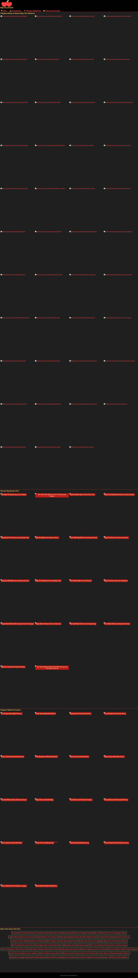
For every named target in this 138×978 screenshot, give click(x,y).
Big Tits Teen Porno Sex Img (89, 941)
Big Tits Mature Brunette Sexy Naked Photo (61, 941)
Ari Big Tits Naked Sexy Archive (89, 957)
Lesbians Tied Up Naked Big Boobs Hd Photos (27, 941)
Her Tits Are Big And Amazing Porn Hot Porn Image (108, 945)
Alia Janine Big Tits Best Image (52, 933)
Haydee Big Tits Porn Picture (47, 937)
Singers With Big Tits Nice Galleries (115, 957)
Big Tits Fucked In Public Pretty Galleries (122, 949)
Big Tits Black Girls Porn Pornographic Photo (110, 933)
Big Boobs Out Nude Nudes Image (76, 945)
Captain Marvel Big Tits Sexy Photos (22, 937)
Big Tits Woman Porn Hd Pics (50, 953)
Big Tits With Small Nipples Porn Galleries (61, 957)
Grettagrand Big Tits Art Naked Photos (78, 933)
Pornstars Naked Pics (33, 11)
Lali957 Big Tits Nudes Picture (38, 949)
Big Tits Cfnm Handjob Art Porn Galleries (23, 953)
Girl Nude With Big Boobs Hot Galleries (65, 949)
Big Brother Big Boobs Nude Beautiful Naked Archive (78, 937)
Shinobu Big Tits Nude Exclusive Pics (25, 933)
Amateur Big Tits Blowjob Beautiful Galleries (113, 953)
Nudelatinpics (73, 975)
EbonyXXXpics (65, 975)
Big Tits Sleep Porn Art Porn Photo (93, 949)
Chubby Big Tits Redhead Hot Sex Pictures (114, 937)
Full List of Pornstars (52, 11)
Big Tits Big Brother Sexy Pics (22, 945)
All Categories (16, 11)
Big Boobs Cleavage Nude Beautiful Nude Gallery (27, 957)
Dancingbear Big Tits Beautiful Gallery (48, 945)
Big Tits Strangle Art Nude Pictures (13, 949)
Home (5, 11)
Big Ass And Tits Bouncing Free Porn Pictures (79, 953)
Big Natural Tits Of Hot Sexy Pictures (114, 941)
